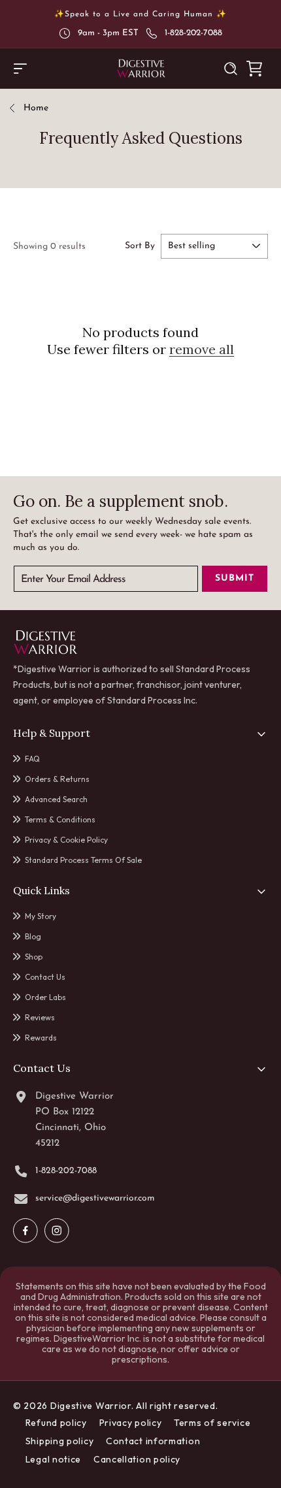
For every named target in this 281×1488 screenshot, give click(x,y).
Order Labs (45, 997)
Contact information (153, 1441)
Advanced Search (56, 799)
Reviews (40, 1017)
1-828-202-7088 (193, 33)
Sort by (140, 246)
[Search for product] (230, 68)
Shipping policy (59, 1441)
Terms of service (212, 1423)
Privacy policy (130, 1423)
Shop (33, 957)
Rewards (41, 1038)
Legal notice (53, 1459)
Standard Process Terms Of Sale (83, 860)
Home (36, 108)
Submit (234, 578)
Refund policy (56, 1423)
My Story (40, 916)
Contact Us (45, 977)
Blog (33, 936)
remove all (201, 349)
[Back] (17, 109)
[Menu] (20, 68)
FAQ (32, 759)
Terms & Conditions (60, 819)
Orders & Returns (57, 779)
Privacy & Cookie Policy (66, 840)
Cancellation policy (136, 1459)
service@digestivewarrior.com (95, 1198)
